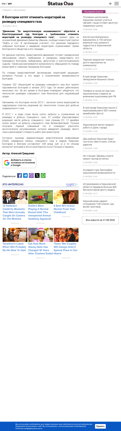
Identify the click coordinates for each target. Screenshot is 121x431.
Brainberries (15, 223)
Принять (100, 426)
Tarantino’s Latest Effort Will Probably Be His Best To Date (14, 247)
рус (10, 3)
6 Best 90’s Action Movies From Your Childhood (64, 209)
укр (4, 3)
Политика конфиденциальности (28, 428)
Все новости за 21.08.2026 (100, 220)
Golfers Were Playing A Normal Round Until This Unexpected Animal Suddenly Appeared (39, 212)
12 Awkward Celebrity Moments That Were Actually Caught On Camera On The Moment (14, 212)
